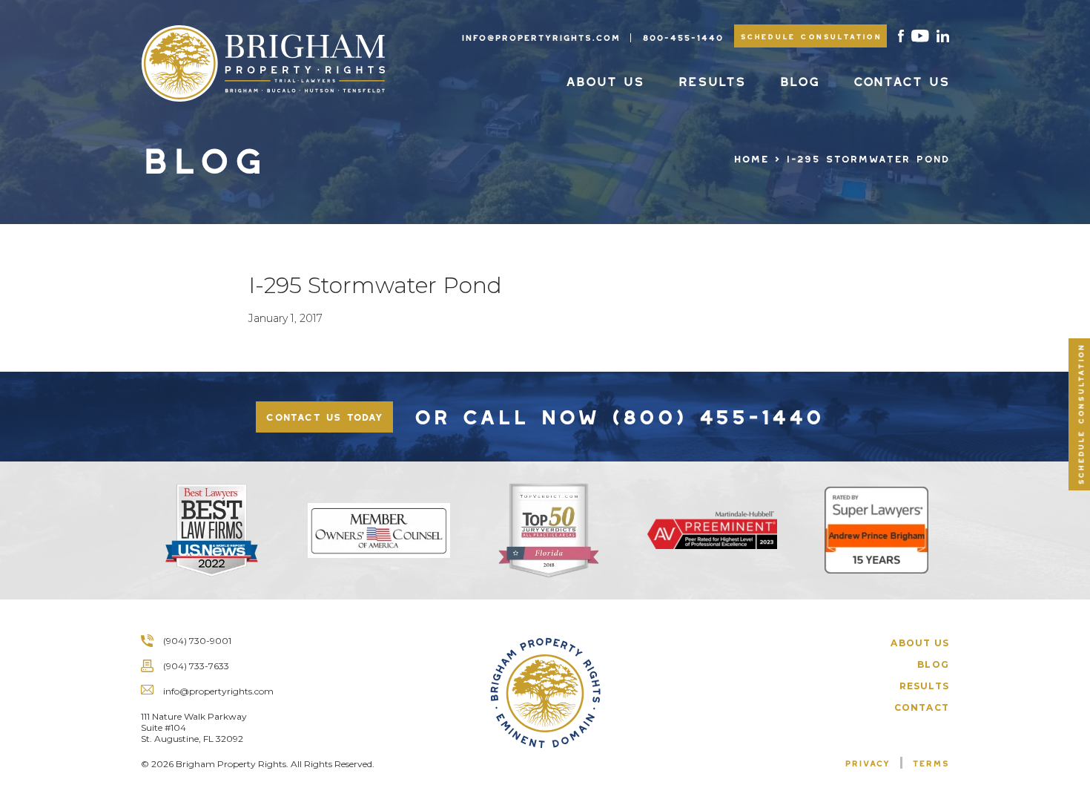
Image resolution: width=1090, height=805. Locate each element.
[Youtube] (920, 36)
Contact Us (901, 78)
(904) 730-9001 (197, 640)
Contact (921, 707)
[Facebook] (901, 36)
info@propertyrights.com (540, 36)
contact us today (324, 414)
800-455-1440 (682, 36)
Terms (930, 761)
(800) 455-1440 (716, 412)
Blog (799, 78)
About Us (604, 78)
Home (750, 156)
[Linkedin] (943, 36)
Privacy (867, 761)
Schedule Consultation (811, 35)
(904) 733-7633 (196, 665)
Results (711, 78)
